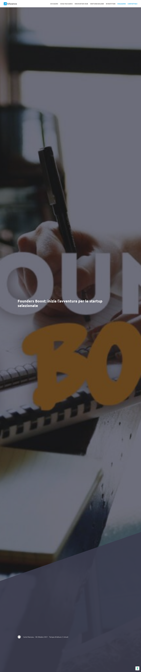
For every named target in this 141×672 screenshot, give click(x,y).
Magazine (121, 3)
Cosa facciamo (66, 3)
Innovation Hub (81, 3)
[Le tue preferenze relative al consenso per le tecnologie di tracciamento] (137, 668)
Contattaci (132, 3)
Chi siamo (54, 3)
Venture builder (97, 3)
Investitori (111, 3)
